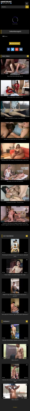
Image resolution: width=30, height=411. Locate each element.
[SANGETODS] (12, 2)
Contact (15, 407)
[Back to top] (25, 406)
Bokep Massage (15, 43)
